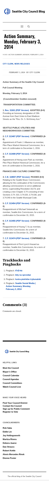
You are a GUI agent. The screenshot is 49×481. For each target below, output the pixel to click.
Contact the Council (12, 406)
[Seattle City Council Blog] (24, 11)
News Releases (22, 64)
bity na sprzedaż (23, 275)
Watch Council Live (12, 387)
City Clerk (8, 64)
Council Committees (12, 383)
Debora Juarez (10, 443)
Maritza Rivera (9, 439)
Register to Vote (10, 412)
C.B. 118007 (10, 177)
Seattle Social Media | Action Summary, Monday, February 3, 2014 (21, 286)
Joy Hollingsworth (11, 435)
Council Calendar (11, 375)
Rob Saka (7, 428)
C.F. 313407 (10, 136)
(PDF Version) (22, 110)
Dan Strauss (8, 447)
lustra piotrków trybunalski (28, 279)
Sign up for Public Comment (16, 409)
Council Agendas (11, 379)
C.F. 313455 (10, 221)
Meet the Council (11, 368)
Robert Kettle (9, 450)
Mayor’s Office (10, 372)
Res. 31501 (10, 110)
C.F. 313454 (10, 203)
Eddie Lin (7, 432)
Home (5, 54)
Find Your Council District (15, 403)
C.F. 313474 (10, 238)
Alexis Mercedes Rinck (13, 454)
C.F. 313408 (10, 154)
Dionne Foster (9, 458)
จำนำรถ (18, 270)
